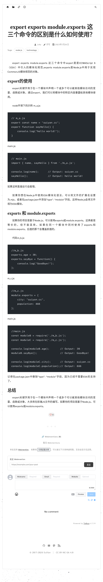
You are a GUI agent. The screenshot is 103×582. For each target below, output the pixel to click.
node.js (19, 50)
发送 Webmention (17, 459)
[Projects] (13, 7)
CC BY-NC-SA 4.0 (64, 552)
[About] (24, 7)
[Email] (49, 546)
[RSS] (59, 546)
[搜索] (95, 7)
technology (32, 50)
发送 (89, 465)
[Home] (7, 7)
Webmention (23, 449)
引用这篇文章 (43, 449)
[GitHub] (44, 546)
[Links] (18, 7)
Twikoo (86, 523)
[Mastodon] (54, 546)
